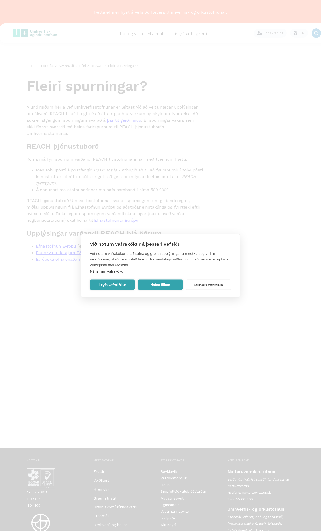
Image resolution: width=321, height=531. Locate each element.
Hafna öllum (160, 285)
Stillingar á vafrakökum (208, 284)
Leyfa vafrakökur (112, 285)
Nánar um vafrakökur (107, 271)
